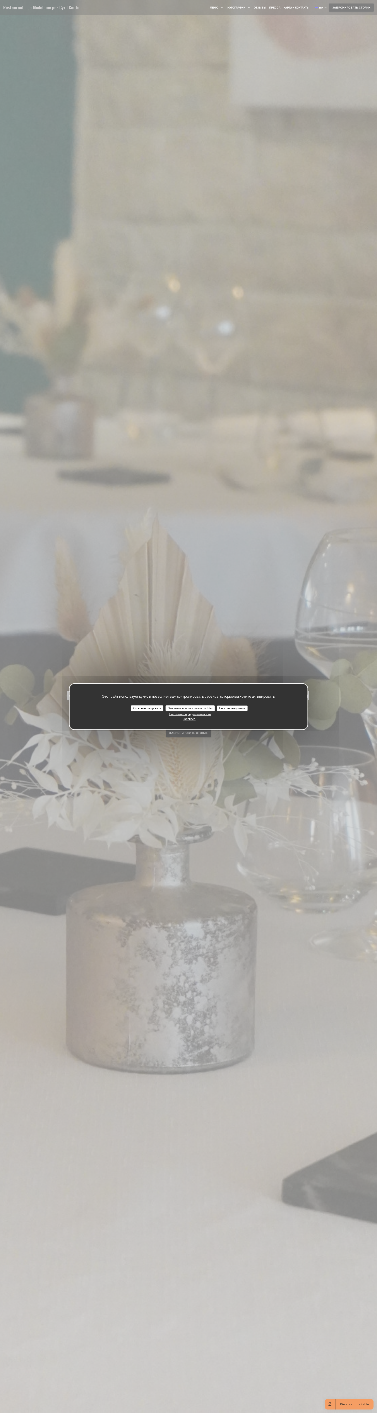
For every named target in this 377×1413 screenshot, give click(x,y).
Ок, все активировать (147, 708)
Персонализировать (232, 708)
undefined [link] (189, 719)
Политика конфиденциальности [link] (190, 714)
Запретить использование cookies (190, 708)
